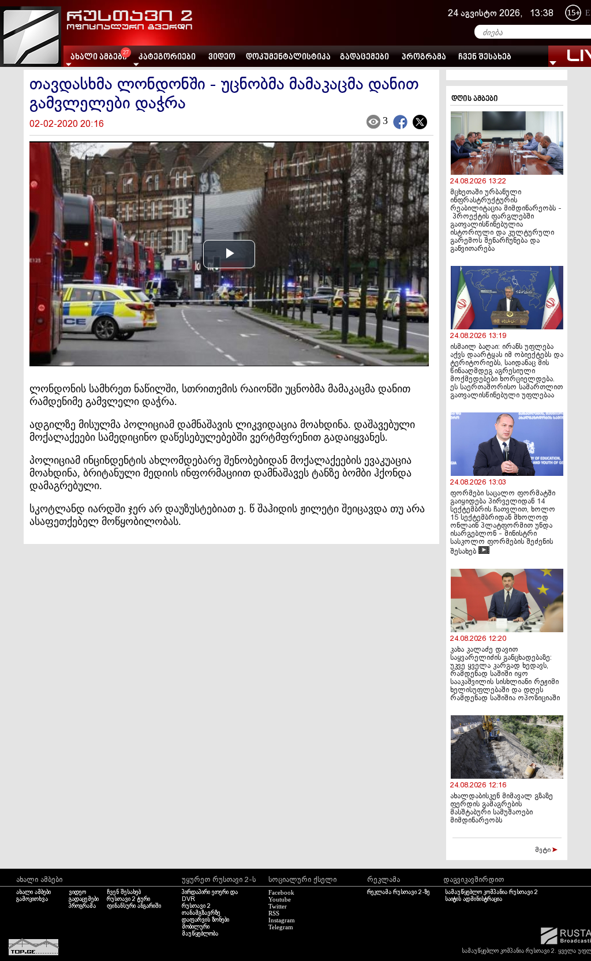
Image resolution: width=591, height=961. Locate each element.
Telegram (280, 927)
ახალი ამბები (33, 892)
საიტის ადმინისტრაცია (473, 899)
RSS (273, 913)
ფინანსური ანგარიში (134, 906)
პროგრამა (424, 57)
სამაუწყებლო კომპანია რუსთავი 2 (491, 892)
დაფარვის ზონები (205, 920)
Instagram (281, 920)
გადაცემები (364, 57)
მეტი (543, 850)
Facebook (281, 892)
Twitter (277, 906)
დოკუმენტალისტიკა (288, 57)
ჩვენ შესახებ (484, 57)
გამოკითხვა (32, 899)
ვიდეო (221, 57)
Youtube (279, 899)
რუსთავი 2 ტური (128, 899)
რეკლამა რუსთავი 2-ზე (398, 892)
